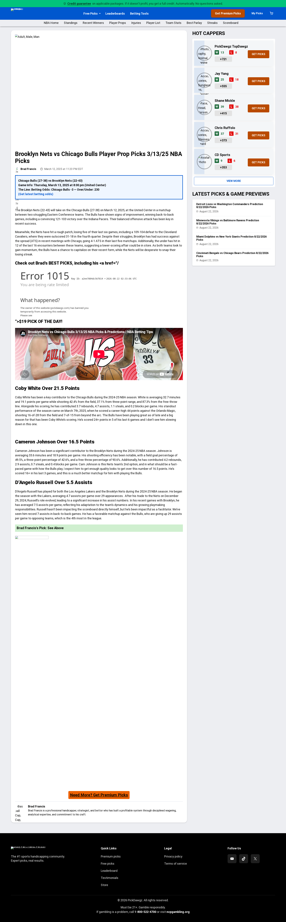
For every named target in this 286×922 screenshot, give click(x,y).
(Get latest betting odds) (35, 194)
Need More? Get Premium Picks (99, 795)
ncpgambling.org (178, 912)
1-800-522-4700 (145, 912)
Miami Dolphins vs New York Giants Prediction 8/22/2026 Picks (231, 238)
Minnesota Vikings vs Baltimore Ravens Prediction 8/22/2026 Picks (227, 222)
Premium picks (111, 856)
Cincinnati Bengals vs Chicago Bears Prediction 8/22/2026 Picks (232, 254)
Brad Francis (28, 169)
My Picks (257, 13)
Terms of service (175, 863)
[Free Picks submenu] (100, 13)
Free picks (107, 863)
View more (234, 181)
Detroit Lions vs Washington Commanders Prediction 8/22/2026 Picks (229, 206)
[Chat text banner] (99, 432)
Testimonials (109, 878)
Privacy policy (173, 856)
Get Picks (258, 54)
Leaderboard (109, 870)
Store (104, 885)
